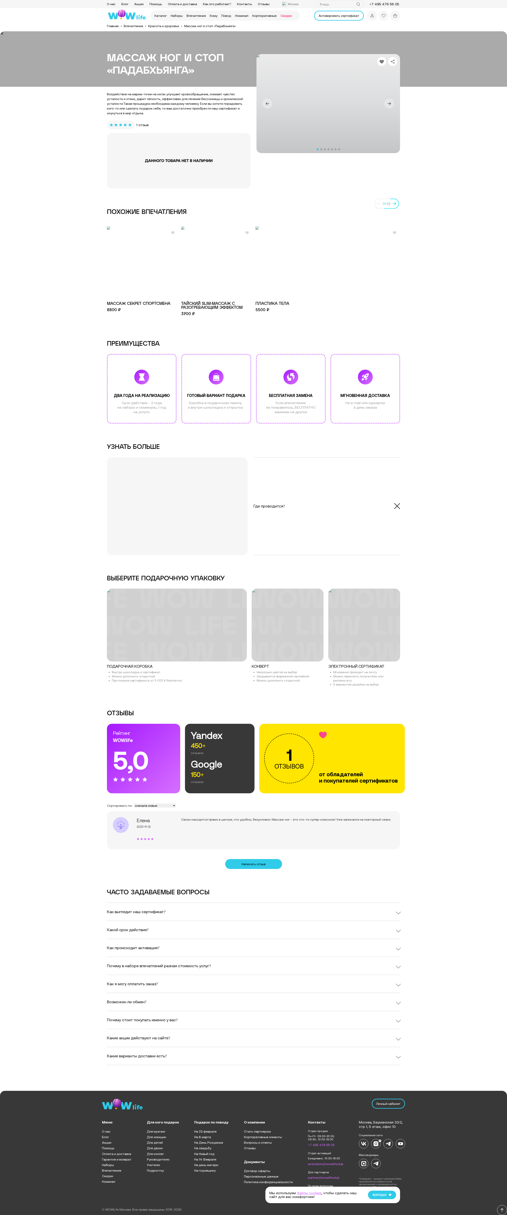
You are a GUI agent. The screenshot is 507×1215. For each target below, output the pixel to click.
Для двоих (155, 1148)
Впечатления (196, 15)
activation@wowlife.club (325, 1164)
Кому (213, 15)
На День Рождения (208, 1142)
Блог (124, 4)
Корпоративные (264, 15)
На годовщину (205, 1170)
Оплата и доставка (182, 4)
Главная (113, 26)
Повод (226, 15)
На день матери (206, 1165)
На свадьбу (202, 1148)
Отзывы (264, 4)
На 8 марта (202, 1137)
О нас (111, 4)
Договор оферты (257, 1171)
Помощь (156, 4)
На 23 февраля (205, 1131)
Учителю (153, 1165)
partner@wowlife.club (323, 1177)
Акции (139, 4)
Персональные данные (261, 1176)
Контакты (244, 4)
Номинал (241, 15)
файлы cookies (309, 1193)
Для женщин (156, 1137)
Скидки (286, 15)
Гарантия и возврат (117, 1159)
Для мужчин (156, 1131)
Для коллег (155, 1154)
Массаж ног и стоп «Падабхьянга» (210, 26)
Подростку (155, 1170)
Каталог (160, 15)
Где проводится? (269, 506)
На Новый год (204, 1154)
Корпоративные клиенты (263, 1137)
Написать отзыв (254, 864)
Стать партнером (257, 1131)
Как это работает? (217, 4)
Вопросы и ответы (258, 1142)
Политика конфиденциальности (268, 1182)
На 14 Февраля (205, 1159)
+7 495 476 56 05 (321, 1145)
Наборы (177, 15)
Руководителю (158, 1159)
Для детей (155, 1142)
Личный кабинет (388, 1103)
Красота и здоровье (163, 26)
